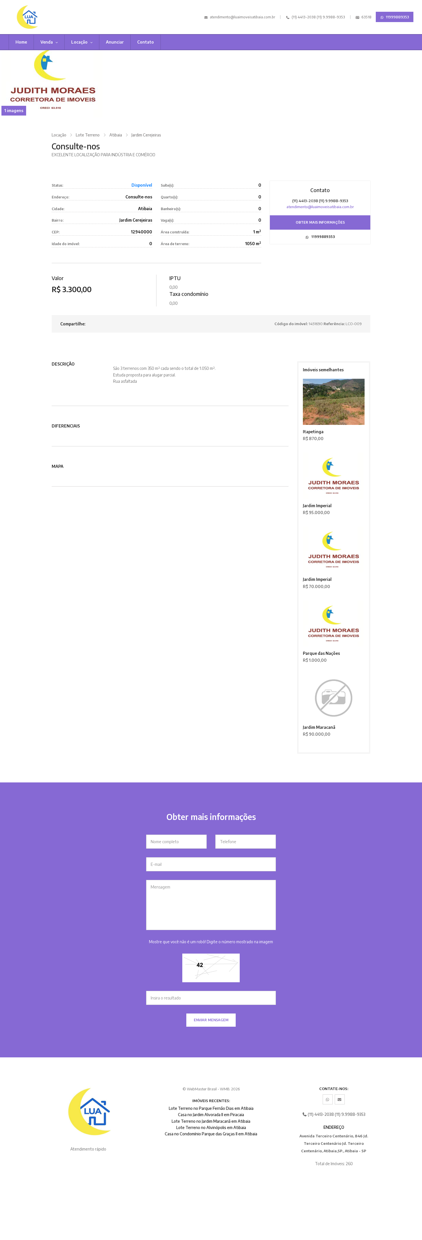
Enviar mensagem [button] (211, 1020)
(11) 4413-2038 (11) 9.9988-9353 (318, 17)
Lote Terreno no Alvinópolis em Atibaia (211, 1127)
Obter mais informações (320, 222)
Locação (79, 42)
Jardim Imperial (317, 505)
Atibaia (115, 134)
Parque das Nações (321, 653)
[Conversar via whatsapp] (328, 1099)
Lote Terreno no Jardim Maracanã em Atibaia (211, 1121)
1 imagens (13, 110)
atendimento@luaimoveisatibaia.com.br (242, 17)
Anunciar (115, 42)
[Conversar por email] (340, 1099)
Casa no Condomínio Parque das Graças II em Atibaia (211, 1133)
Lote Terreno (88, 134)
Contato (145, 42)
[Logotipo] (39, 17)
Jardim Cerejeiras (146, 134)
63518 (366, 17)
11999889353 (397, 17)
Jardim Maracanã (319, 727)
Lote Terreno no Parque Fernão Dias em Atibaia (211, 1108)
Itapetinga (313, 431)
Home (21, 42)
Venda (47, 42)
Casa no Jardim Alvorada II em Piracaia (211, 1114)
